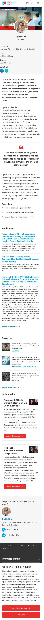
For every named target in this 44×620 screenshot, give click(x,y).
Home (4, 546)
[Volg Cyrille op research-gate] (6, 71)
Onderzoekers (10, 9)
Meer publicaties (10, 326)
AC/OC (15, 351)
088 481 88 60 (5, 63)
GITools (15, 380)
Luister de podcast (13, 436)
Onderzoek (14, 546)
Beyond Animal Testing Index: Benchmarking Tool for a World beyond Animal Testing (20, 259)
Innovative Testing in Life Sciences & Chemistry (18, 49)
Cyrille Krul (7, 519)
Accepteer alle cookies (21, 608)
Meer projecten (9, 387)
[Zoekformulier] (32, 3)
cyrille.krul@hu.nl (6, 56)
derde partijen (25, 571)
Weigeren (21, 615)
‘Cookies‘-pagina (30, 600)
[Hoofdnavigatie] (37, 3)
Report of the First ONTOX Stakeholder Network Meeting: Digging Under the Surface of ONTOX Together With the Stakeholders (21, 280)
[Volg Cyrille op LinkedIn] (2, 71)
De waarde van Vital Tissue (25, 367)
